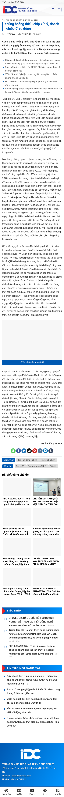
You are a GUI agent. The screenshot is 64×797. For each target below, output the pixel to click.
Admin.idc (26, 34)
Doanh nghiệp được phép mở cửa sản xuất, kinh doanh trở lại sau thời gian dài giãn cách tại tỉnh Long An (33, 722)
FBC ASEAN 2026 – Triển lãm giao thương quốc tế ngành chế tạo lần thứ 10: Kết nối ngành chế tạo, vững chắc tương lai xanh (32, 652)
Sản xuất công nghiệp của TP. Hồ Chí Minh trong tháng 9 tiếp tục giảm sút (33, 691)
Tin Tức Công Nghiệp (12, 20)
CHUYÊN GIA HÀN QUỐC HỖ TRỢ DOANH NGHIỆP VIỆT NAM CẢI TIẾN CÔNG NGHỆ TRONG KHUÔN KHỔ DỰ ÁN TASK (31, 622)
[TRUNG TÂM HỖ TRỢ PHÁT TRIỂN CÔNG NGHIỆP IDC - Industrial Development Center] (24, 9)
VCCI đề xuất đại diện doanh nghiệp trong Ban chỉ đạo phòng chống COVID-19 (32, 701)
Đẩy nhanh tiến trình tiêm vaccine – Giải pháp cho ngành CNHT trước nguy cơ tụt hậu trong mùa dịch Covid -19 (32, 680)
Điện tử (53, 466)
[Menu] (59, 9)
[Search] (53, 9)
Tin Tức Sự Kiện (30, 20)
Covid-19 (20, 466)
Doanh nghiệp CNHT (37, 466)
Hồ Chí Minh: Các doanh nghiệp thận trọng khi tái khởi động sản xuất (32, 710)
